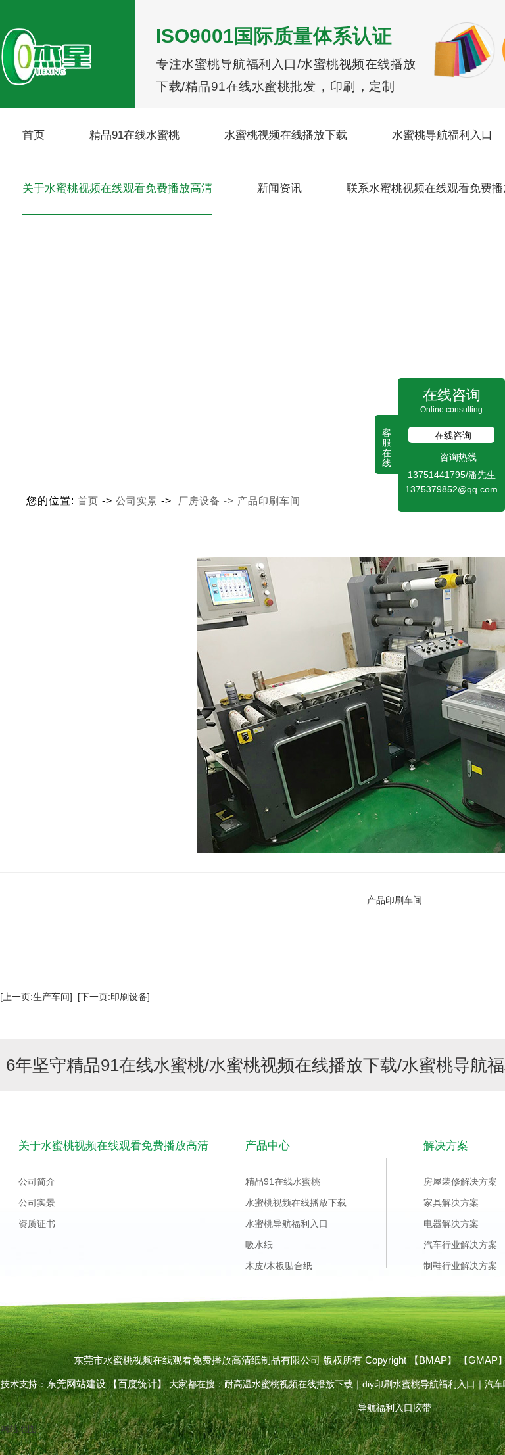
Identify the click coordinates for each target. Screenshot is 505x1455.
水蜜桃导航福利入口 (442, 135)
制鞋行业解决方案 (460, 1265)
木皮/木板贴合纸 (278, 1265)
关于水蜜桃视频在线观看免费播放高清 (117, 188)
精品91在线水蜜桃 (134, 135)
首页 (33, 135)
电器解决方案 (451, 1223)
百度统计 (137, 1383)
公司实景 (137, 500)
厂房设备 (199, 500)
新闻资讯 (279, 188)
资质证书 (36, 1223)
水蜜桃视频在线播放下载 (285, 135)
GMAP (483, 1360)
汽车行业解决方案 (460, 1244)
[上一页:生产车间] (36, 996)
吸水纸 (259, 1244)
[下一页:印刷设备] (114, 996)
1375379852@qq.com (451, 489)
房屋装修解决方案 (460, 1181)
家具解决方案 (451, 1202)
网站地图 (18, 1428)
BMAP (433, 1360)
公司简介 (36, 1181)
